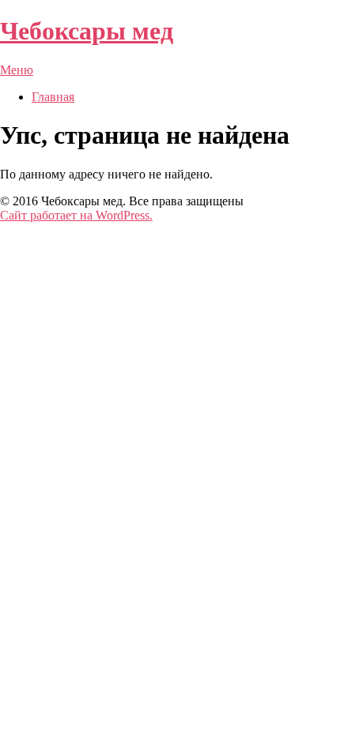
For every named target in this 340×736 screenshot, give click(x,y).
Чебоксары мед (86, 31)
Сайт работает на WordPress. (76, 215)
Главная (53, 96)
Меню (16, 70)
